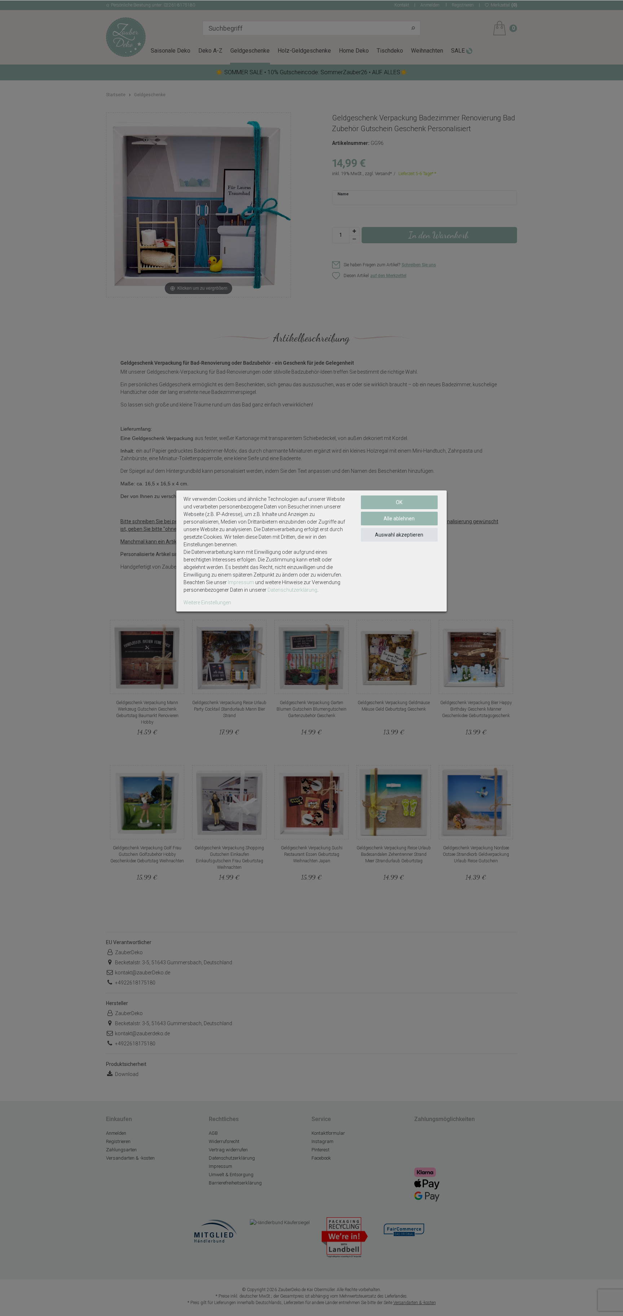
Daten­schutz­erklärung (292, 590)
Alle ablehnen (399, 518)
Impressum (241, 582)
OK (399, 502)
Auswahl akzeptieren (399, 535)
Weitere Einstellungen (207, 602)
